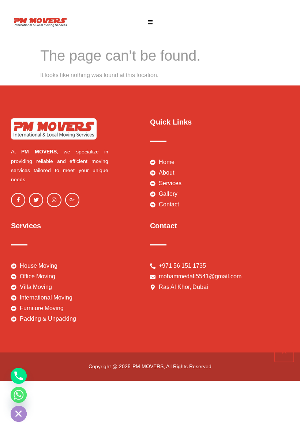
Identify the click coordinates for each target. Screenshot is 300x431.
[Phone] (19, 376)
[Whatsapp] (19, 395)
